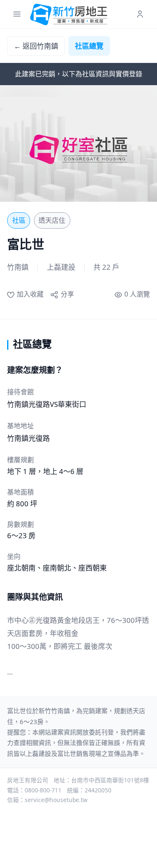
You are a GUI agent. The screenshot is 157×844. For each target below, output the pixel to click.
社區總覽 (89, 46)
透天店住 (52, 220)
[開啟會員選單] (140, 14)
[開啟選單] (17, 14)
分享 (67, 294)
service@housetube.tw (56, 800)
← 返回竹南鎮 (36, 46)
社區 (19, 220)
